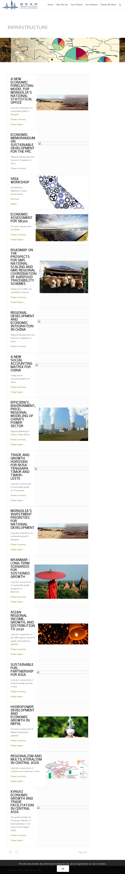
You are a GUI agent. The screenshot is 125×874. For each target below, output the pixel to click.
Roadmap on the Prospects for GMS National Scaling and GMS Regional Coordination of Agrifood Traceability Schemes (24, 267)
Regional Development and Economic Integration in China (23, 321)
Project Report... (18, 239)
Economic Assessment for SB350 (22, 218)
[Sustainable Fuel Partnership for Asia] (62, 681)
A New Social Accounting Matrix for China (21, 363)
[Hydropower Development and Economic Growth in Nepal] (63, 727)
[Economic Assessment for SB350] (62, 227)
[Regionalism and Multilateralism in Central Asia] (66, 769)
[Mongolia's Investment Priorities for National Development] (63, 531)
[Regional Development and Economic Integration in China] (63, 330)
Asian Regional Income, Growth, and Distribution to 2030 (23, 621)
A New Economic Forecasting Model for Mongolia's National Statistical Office (22, 91)
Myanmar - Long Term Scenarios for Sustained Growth (20, 568)
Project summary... (19, 119)
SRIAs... (14, 203)
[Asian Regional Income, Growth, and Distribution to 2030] (63, 633)
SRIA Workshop (20, 180)
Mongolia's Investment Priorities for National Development (23, 519)
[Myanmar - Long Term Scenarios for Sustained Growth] (61, 581)
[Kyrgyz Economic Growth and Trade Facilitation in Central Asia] (62, 816)
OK (63, 868)
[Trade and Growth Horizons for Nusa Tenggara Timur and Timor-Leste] (61, 478)
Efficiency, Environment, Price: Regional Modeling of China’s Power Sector (23, 414)
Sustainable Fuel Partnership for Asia (22, 670)
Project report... (17, 124)
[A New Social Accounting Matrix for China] (61, 375)
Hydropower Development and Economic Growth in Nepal (23, 715)
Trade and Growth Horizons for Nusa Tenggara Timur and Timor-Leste (20, 467)
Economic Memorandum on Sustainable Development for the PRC (23, 143)
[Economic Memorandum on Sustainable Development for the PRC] (63, 152)
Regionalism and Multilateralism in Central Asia (26, 760)
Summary (15, 198)
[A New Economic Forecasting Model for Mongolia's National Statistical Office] (62, 102)
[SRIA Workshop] (61, 192)
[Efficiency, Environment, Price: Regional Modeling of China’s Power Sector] (63, 424)
